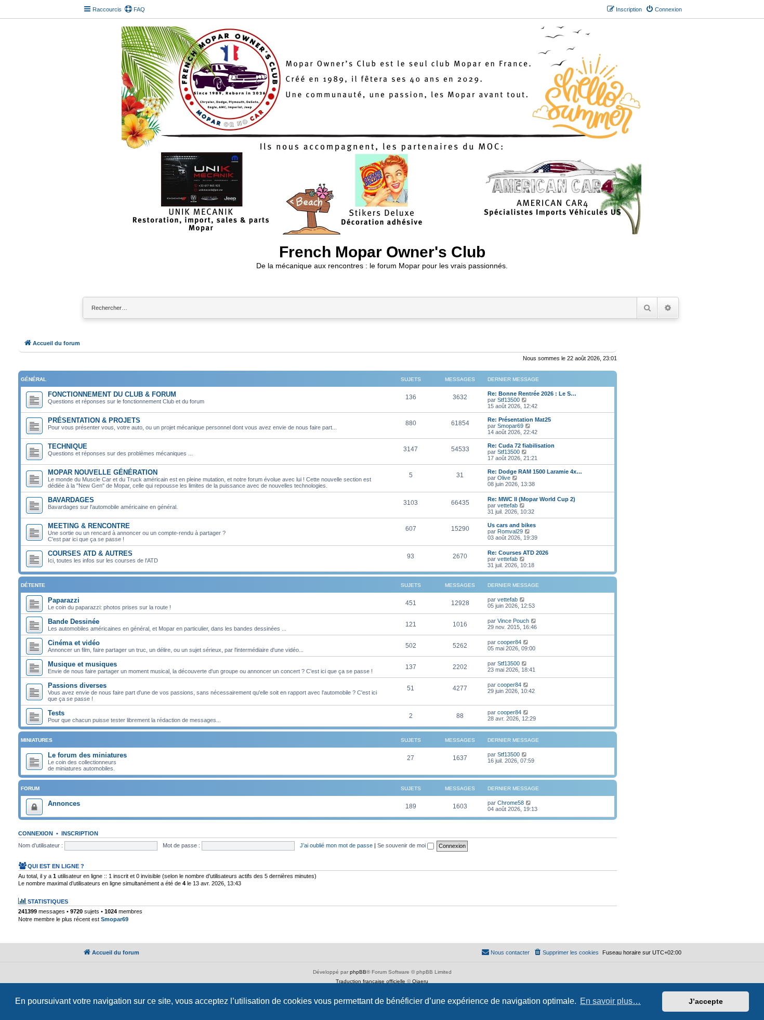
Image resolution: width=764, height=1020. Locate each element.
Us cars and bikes (512, 525)
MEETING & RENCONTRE (89, 526)
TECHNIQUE (67, 446)
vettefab (507, 505)
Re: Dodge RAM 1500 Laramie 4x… (535, 471)
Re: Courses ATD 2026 (518, 553)
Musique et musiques (82, 664)
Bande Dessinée (73, 621)
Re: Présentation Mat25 (519, 419)
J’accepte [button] (706, 1001)
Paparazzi (64, 600)
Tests (56, 713)
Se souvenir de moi (402, 845)
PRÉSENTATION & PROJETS (94, 420)
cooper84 (509, 642)
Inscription (79, 833)
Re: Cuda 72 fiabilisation (521, 445)
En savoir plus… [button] (610, 1001)
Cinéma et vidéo (74, 643)
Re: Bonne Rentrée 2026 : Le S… (532, 393)
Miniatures (36, 740)
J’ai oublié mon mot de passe (336, 845)
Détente (33, 585)
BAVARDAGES (71, 500)
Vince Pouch (513, 621)
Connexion (35, 833)
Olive (503, 478)
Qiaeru (420, 981)
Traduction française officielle (370, 981)
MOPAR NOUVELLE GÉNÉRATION (102, 472)
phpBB (358, 972)
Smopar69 (510, 426)
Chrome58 (510, 803)
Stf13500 (508, 400)
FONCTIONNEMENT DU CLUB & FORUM (112, 394)
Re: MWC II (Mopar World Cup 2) (531, 499)
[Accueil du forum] (382, 128)
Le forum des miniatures (87, 755)
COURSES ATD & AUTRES (90, 553)
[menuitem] (134, 9)
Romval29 (510, 531)
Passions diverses (77, 685)
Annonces (64, 803)
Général (33, 379)
